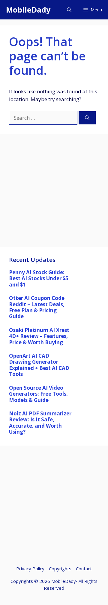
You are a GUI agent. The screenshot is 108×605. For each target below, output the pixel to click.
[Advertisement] (54, 193)
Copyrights (60, 569)
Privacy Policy (30, 569)
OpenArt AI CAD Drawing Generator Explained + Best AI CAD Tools (39, 364)
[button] (69, 9)
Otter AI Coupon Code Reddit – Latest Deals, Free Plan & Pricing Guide (36, 307)
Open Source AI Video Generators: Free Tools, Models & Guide (38, 393)
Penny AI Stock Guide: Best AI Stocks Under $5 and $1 (38, 278)
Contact (84, 569)
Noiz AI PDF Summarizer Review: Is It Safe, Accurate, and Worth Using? (40, 422)
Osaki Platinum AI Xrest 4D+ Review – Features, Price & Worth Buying (39, 336)
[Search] (87, 118)
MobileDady (28, 9)
